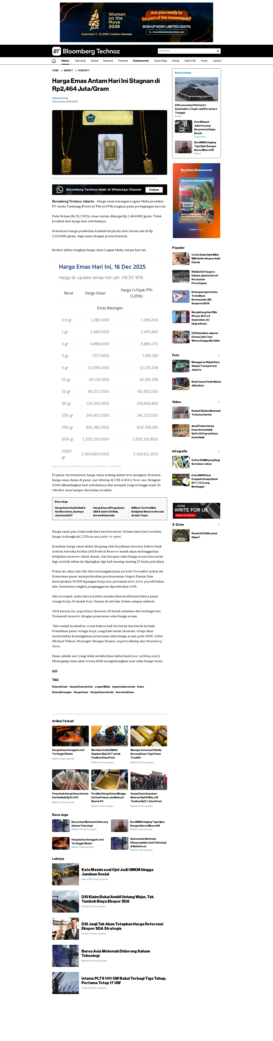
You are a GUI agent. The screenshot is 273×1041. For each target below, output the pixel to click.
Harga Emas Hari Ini (102, 692)
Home (55, 71)
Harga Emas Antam (81, 687)
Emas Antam (59, 687)
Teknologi (80, 61)
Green (204, 61)
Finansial (123, 61)
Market (65, 61)
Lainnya (217, 61)
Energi (175, 61)
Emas (140, 687)
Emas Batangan (62, 692)
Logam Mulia (102, 687)
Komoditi (83, 71)
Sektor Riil (190, 61)
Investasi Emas (125, 692)
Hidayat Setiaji (60, 98)
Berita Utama (183, 73)
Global (94, 61)
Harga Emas (81, 692)
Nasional (108, 61)
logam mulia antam (123, 687)
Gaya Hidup (160, 61)
